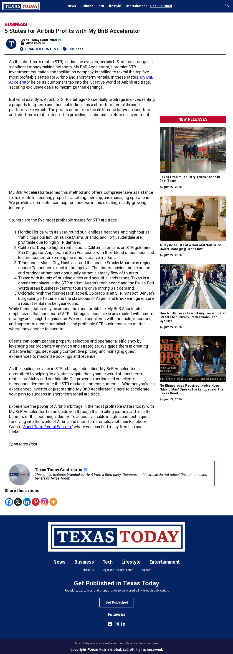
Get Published (161, 6)
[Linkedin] (27, 502)
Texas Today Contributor (39, 40)
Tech (100, 6)
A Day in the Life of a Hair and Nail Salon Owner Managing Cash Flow (191, 247)
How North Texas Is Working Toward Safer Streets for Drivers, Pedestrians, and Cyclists (193, 317)
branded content (80, 474)
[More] (53, 502)
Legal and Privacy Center (117, 570)
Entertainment (135, 6)
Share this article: (22, 490)
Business (86, 6)
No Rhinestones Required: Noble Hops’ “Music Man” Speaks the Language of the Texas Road (191, 389)
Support (146, 570)
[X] (18, 502)
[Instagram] (44, 502)
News (72, 6)
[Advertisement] (82, 156)
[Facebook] (9, 502)
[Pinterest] (36, 502)
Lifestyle (114, 6)
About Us (88, 570)
